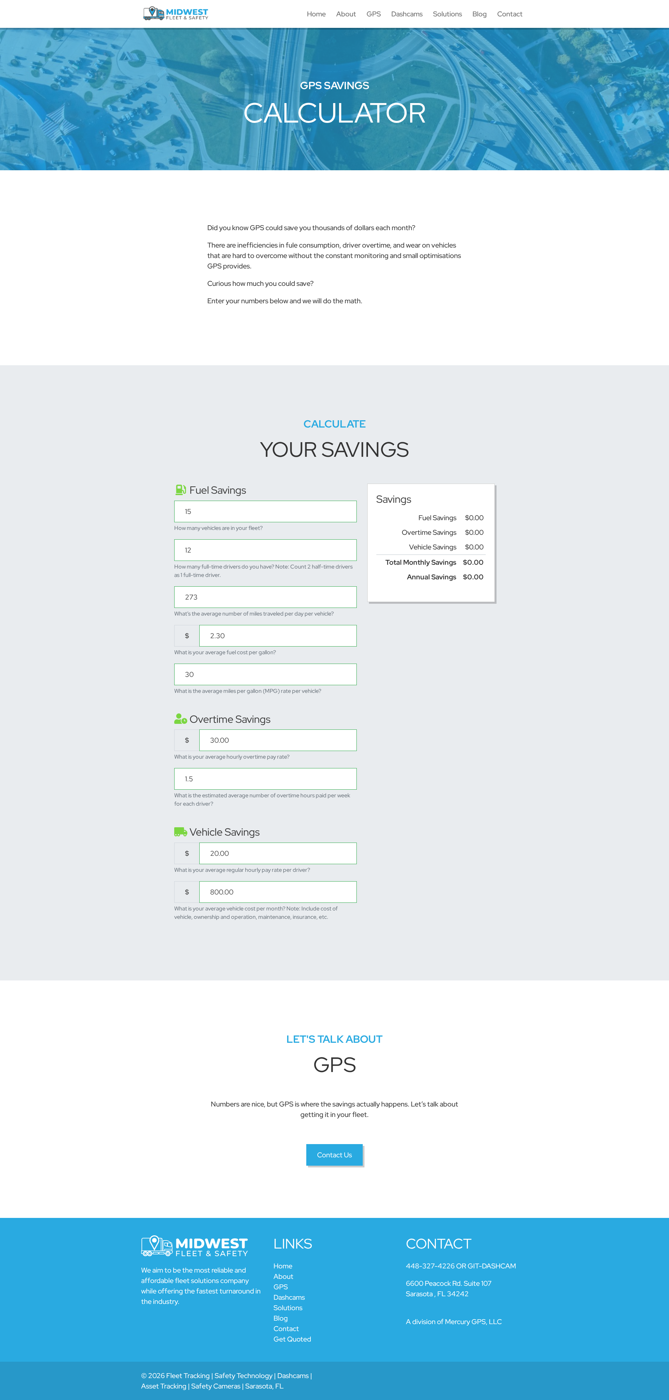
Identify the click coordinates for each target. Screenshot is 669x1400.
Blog (479, 13)
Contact (510, 13)
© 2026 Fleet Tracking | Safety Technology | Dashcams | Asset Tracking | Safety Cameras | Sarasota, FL (226, 1381)
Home (316, 13)
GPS (374, 13)
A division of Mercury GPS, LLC (454, 1321)
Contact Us (334, 1154)
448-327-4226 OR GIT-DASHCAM (461, 1265)
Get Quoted (292, 1339)
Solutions (447, 13)
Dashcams (407, 13)
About (346, 13)
